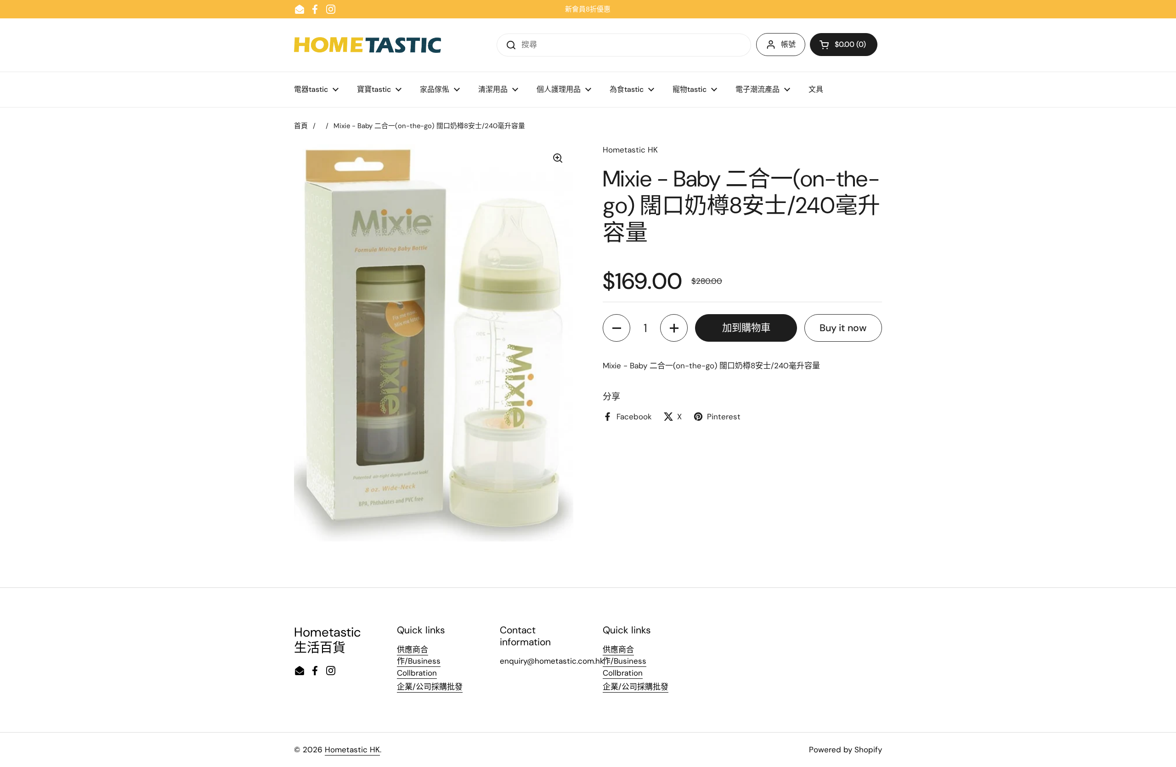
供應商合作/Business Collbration (419, 661)
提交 (508, 45)
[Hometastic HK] (367, 45)
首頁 (301, 125)
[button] (843, 44)
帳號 (788, 44)
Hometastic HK (352, 749)
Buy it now (843, 327)
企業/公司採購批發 (430, 687)
